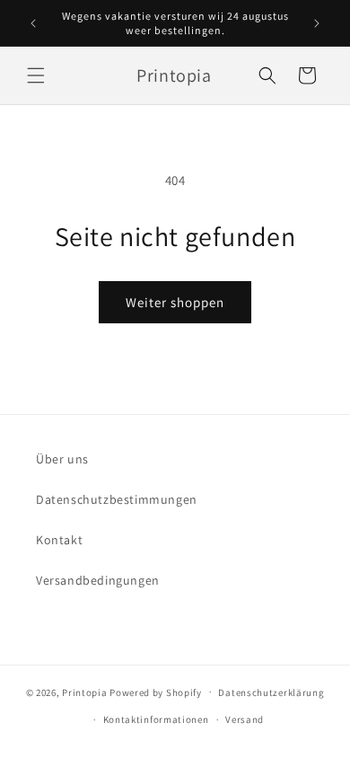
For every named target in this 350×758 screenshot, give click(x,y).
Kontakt (59, 540)
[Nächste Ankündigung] (317, 23)
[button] (36, 75)
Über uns (62, 459)
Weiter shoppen (175, 302)
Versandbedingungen (98, 580)
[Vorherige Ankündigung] (33, 23)
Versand (244, 719)
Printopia (84, 691)
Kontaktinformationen (156, 719)
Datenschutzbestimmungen (116, 499)
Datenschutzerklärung (271, 692)
